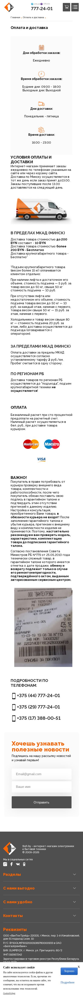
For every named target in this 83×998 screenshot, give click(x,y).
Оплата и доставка (33, 17)
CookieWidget (9, 993)
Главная (15, 17)
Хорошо (69, 971)
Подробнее (67, 982)
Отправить (41, 802)
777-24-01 (42, 8)
